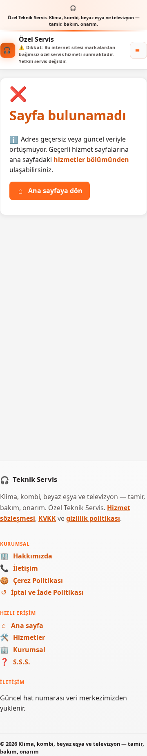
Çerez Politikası (31, 580)
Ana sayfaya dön (50, 190)
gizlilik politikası (93, 518)
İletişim (19, 568)
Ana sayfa (22, 625)
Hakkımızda (26, 555)
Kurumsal (22, 649)
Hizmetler (22, 637)
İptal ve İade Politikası (42, 592)
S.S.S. (15, 661)
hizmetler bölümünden (91, 159)
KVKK (47, 518)
